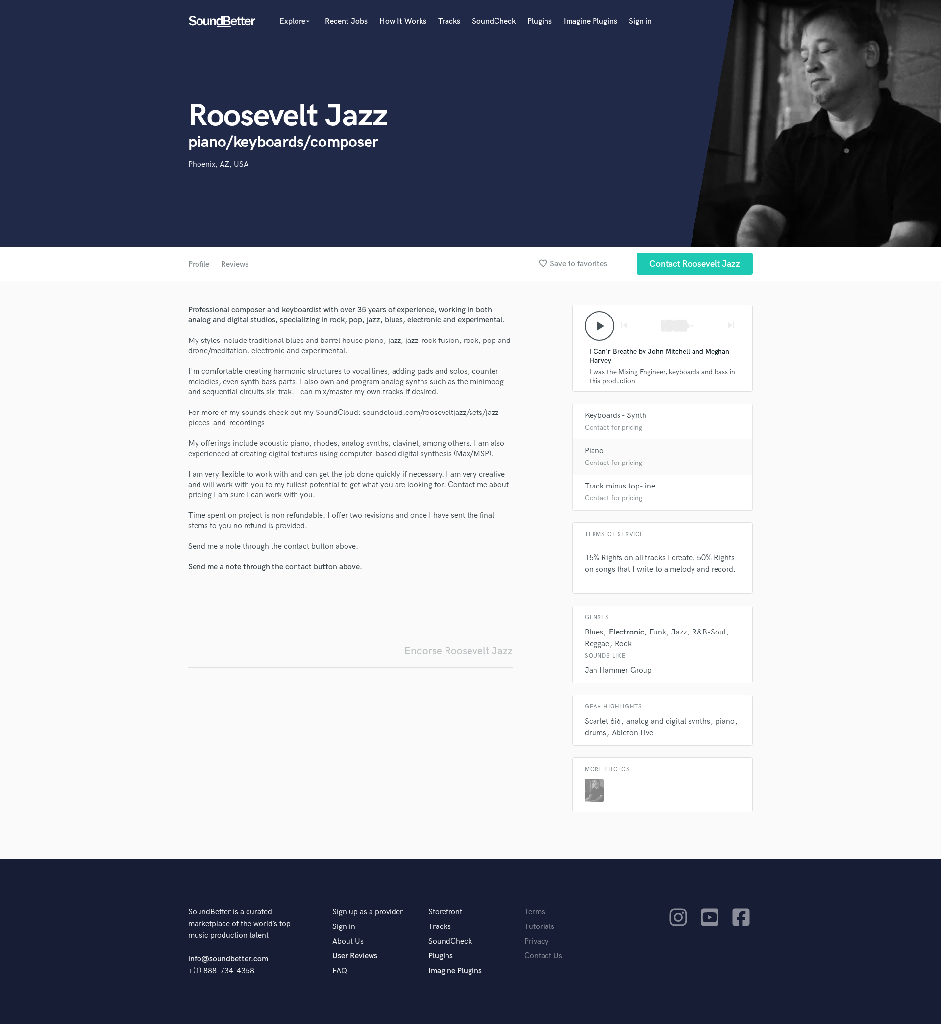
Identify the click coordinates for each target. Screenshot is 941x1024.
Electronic (626, 632)
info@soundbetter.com (228, 959)
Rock (623, 644)
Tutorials (539, 926)
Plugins (539, 21)
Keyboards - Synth (615, 415)
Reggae (597, 644)
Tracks (449, 21)
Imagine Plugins (590, 21)
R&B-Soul (709, 632)
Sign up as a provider (367, 912)
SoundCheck (494, 21)
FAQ (339, 970)
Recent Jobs (346, 21)
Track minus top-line (620, 486)
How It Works (402, 21)
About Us (348, 941)
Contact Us (543, 956)
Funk (657, 632)
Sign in (640, 21)
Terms (534, 912)
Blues (594, 632)
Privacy (536, 941)
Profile (198, 264)
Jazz (679, 632)
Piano (594, 451)
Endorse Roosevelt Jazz (458, 651)
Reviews (234, 264)
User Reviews (354, 956)
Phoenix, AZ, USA (218, 164)
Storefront (445, 912)
